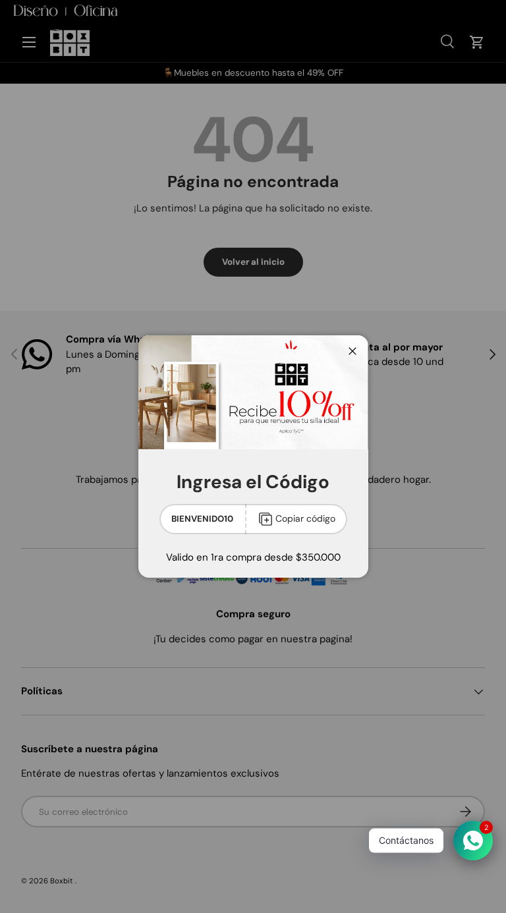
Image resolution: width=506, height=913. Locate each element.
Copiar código (305, 518)
